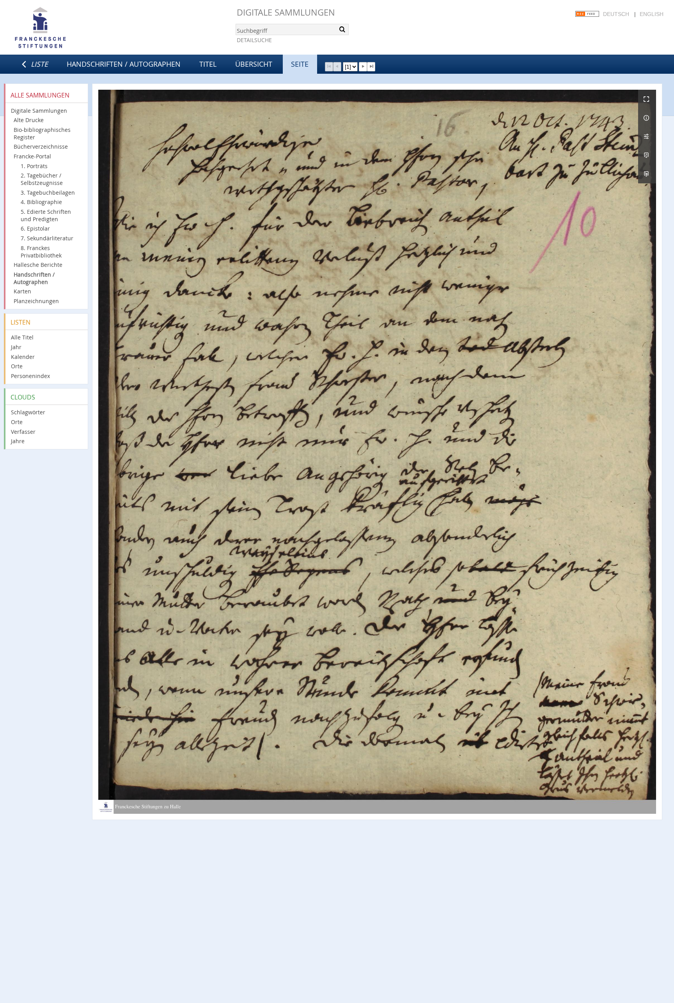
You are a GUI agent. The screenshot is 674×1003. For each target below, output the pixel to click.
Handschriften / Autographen (124, 64)
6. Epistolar (35, 228)
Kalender (23, 356)
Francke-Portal (32, 156)
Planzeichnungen (36, 301)
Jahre (18, 441)
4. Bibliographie (41, 202)
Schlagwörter (28, 412)
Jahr (16, 347)
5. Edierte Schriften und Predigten (46, 215)
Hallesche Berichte (38, 264)
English (651, 14)
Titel (207, 64)
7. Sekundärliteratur (47, 238)
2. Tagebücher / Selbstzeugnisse (42, 179)
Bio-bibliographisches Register (42, 133)
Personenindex (30, 376)
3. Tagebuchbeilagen (48, 192)
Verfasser (23, 431)
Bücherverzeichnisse (41, 146)
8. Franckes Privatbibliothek (41, 251)
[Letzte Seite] (371, 66)
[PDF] (647, 155)
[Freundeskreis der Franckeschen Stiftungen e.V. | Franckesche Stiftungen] (62, 28)
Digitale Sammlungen (286, 12)
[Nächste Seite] (363, 66)
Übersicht (253, 64)
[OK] (342, 29)
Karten (22, 291)
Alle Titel (22, 337)
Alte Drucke (29, 120)
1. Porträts (34, 166)
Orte (17, 366)
